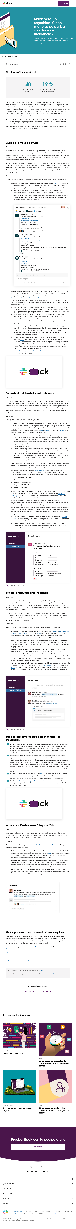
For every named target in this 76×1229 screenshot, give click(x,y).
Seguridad (11, 961)
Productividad (21, 961)
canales (58, 296)
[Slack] (7, 3)
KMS (50, 853)
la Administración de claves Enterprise (46, 845)
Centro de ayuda (41, 947)
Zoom (13, 667)
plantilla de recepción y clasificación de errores (31, 781)
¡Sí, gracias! (30, 991)
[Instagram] (32, 1172)
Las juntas (58, 183)
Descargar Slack (18, 1211)
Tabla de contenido (9, 56)
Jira (41, 430)
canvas (62, 430)
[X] (40, 1172)
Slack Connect (40, 470)
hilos (41, 774)
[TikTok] (48, 1172)
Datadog (14, 496)
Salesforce (47, 430)
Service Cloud (47, 665)
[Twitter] (60, 64)
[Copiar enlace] (69, 64)
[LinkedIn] (66, 64)
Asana (22, 339)
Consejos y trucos (34, 961)
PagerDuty (61, 493)
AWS (19, 496)
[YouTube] (44, 1172)
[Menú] (72, 3)
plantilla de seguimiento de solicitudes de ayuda (32, 351)
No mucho (47, 991)
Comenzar (64, 4)
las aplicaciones (39, 298)
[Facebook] (63, 64)
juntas (55, 631)
